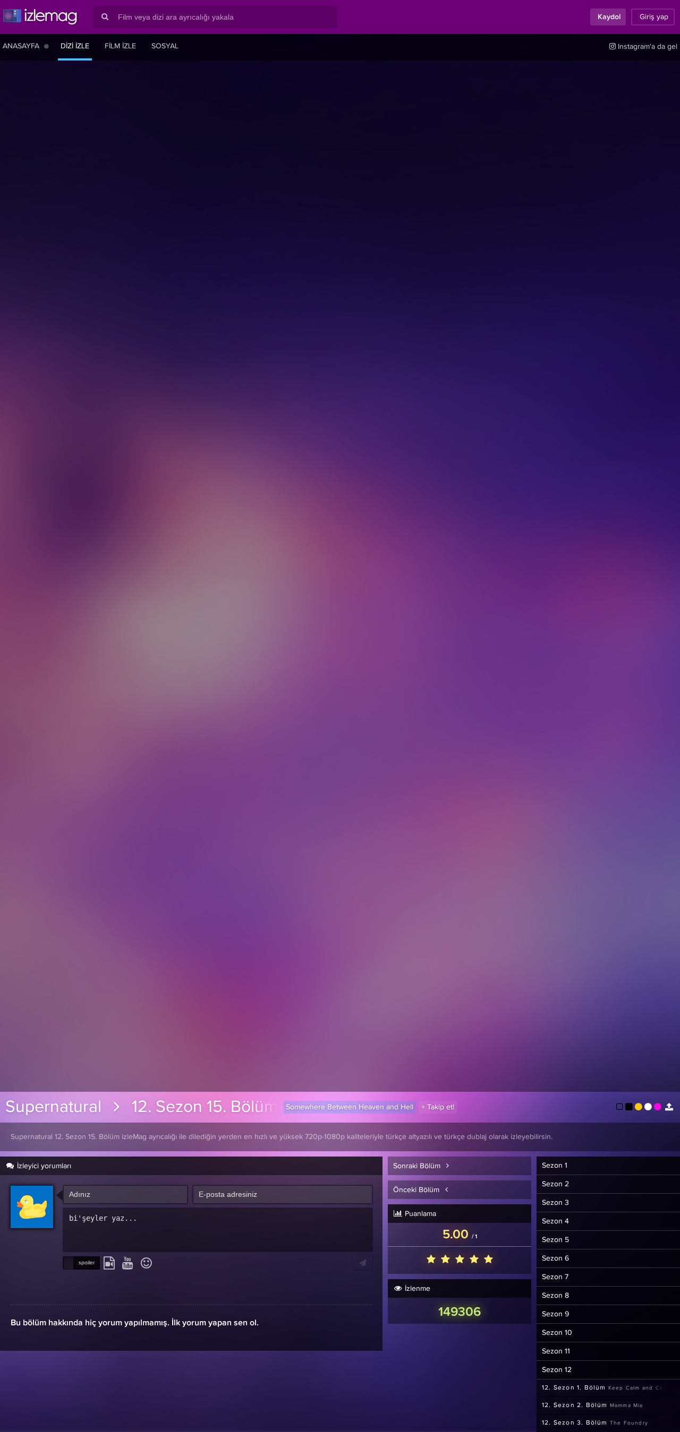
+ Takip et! (437, 1107)
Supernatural (53, 1107)
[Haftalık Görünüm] (46, 46)
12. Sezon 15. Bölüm (205, 1107)
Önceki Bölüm (417, 1190)
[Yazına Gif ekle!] (109, 1263)
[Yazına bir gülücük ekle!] (146, 1263)
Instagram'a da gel (646, 46)
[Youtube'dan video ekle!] (128, 1263)
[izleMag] (40, 17)
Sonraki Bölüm (418, 1166)
